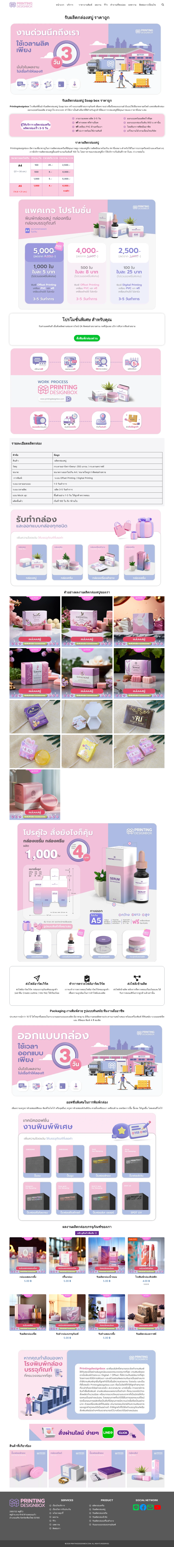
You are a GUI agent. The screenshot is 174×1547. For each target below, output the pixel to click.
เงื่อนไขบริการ (59, 1505)
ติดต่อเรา (56, 1528)
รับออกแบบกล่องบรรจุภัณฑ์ (104, 1524)
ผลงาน (98, 4)
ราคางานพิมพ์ (85, 4)
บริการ (70, 4)
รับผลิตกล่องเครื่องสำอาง (103, 1521)
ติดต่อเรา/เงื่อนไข (147, 4)
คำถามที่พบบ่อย (117, 4)
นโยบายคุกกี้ (58, 1513)
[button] (35, 621)
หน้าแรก (60, 4)
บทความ (132, 4)
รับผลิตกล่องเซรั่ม (99, 1513)
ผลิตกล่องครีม (98, 1505)
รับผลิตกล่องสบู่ (98, 1509)
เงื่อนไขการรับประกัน (62, 1509)
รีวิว (106, 4)
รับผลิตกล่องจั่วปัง (99, 1517)
